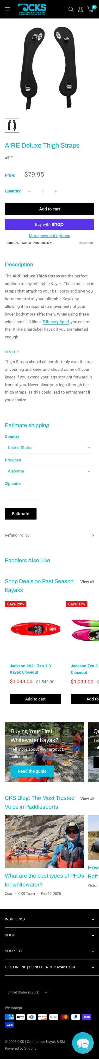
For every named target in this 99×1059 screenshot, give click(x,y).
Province (13, 460)
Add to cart (49, 208)
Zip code (13, 483)
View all (87, 581)
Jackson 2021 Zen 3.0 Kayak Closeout (30, 669)
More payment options (49, 235)
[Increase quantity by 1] (56, 191)
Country (12, 436)
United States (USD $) (23, 992)
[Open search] (71, 9)
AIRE (9, 158)
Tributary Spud (56, 321)
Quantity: (13, 191)
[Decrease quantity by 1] (30, 191)
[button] (83, 1043)
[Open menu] (7, 9)
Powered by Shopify (20, 1048)
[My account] (80, 9)
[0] (90, 9)
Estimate (20, 513)
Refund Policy (17, 535)
